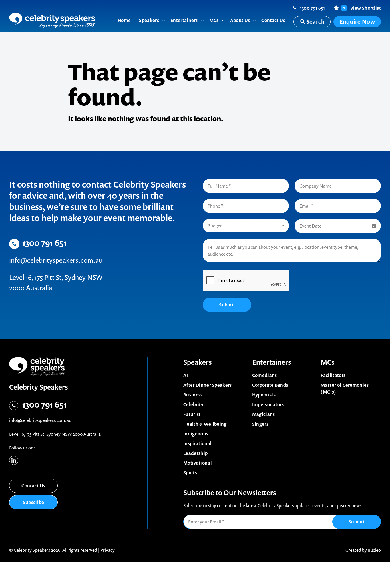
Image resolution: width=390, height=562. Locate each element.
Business (193, 395)
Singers (260, 424)
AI (185, 375)
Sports (190, 472)
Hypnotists (264, 395)
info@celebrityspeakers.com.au (56, 260)
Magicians (263, 414)
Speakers (197, 362)
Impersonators (268, 404)
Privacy (107, 550)
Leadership (195, 453)
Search (315, 21)
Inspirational (197, 443)
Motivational (197, 463)
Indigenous (195, 434)
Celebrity (193, 404)
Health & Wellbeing (205, 424)
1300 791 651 (312, 8)
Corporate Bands (270, 385)
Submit (227, 305)
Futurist (192, 414)
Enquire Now (357, 21)
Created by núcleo (363, 550)
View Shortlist (362, 8)
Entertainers (271, 362)
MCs (328, 362)
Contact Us (33, 486)
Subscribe (33, 502)
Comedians (264, 375)
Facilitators (333, 375)
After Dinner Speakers (207, 385)
